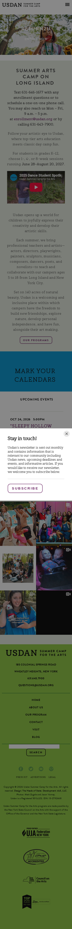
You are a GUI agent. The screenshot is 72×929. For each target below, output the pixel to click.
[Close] (67, 434)
